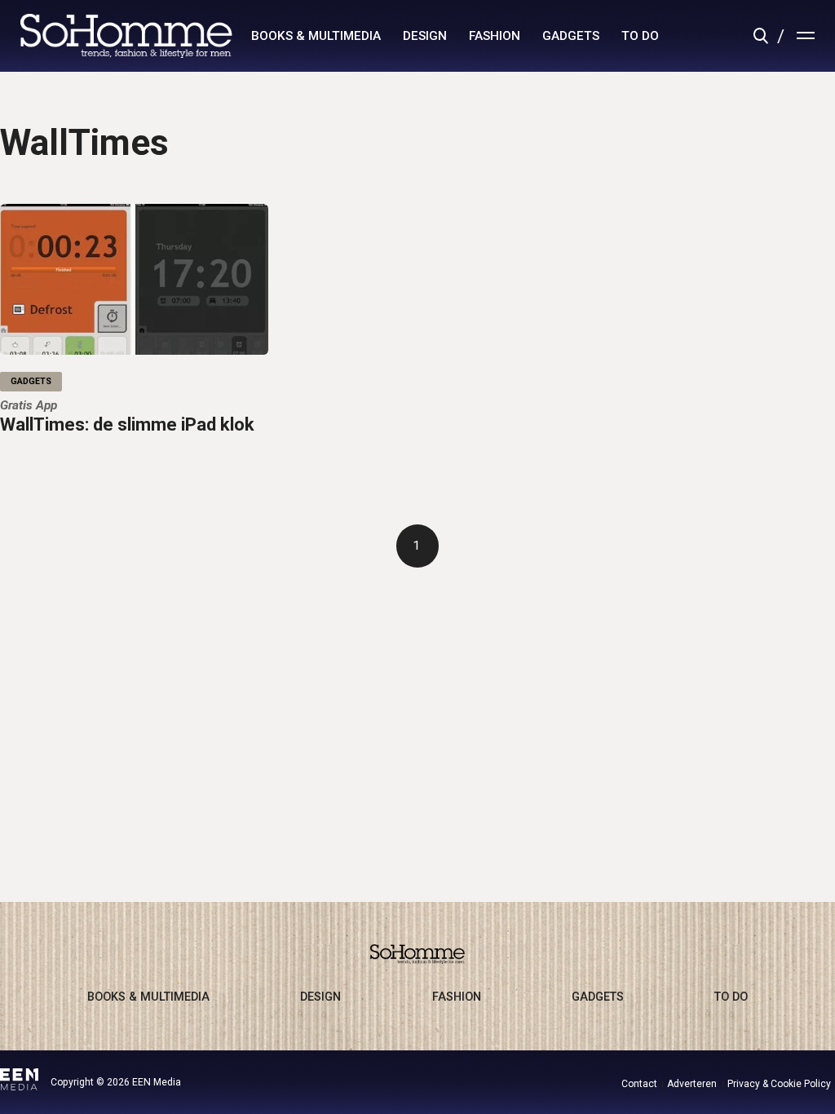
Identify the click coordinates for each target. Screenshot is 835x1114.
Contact (639, 1084)
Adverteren (692, 1084)
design (425, 36)
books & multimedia (316, 36)
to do (640, 36)
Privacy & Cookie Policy (779, 1084)
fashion (494, 36)
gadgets (570, 36)
